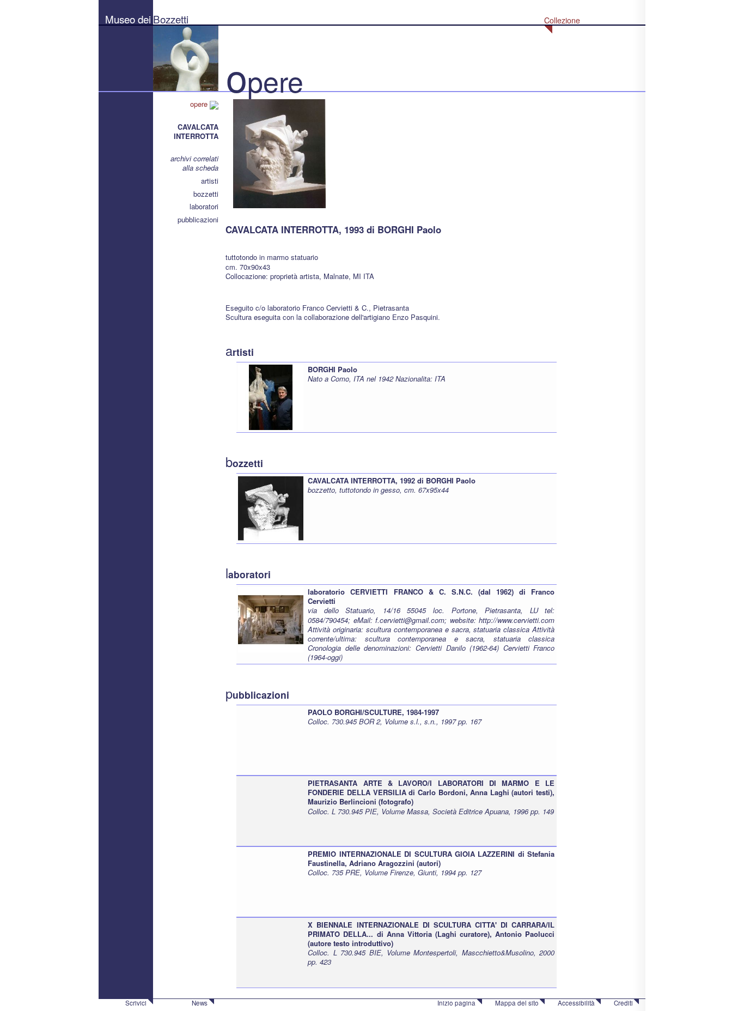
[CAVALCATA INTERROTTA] (279, 152)
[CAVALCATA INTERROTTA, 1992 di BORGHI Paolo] (270, 508)
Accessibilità (576, 1002)
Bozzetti (170, 18)
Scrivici (136, 1002)
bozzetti (205, 194)
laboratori (204, 206)
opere (200, 104)
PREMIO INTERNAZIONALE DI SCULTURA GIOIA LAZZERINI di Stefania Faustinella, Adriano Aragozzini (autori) (431, 858)
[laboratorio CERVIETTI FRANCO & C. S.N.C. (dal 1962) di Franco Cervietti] (270, 619)
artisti (209, 180)
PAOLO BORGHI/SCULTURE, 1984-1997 (373, 712)
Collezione (562, 20)
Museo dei (128, 18)
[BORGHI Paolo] (270, 396)
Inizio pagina (456, 1002)
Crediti (623, 1002)
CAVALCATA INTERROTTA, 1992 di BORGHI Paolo (391, 480)
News (200, 1002)
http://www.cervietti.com (516, 620)
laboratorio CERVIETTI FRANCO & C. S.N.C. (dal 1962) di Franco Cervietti (431, 596)
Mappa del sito (517, 1002)
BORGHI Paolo (332, 369)
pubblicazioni (198, 219)
